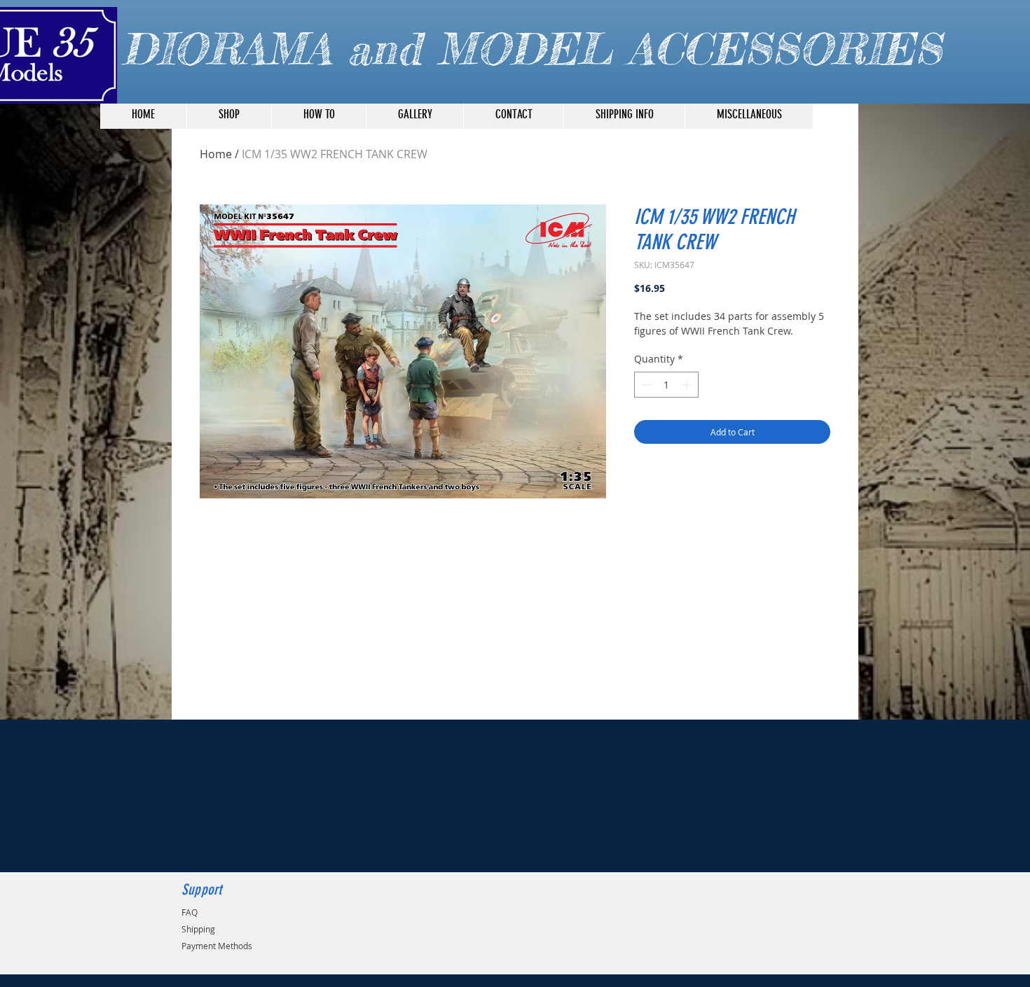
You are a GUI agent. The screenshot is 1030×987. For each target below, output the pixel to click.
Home (216, 154)
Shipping (198, 928)
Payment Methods (216, 945)
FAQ (189, 912)
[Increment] (687, 384)
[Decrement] (645, 384)
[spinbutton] (666, 384)
